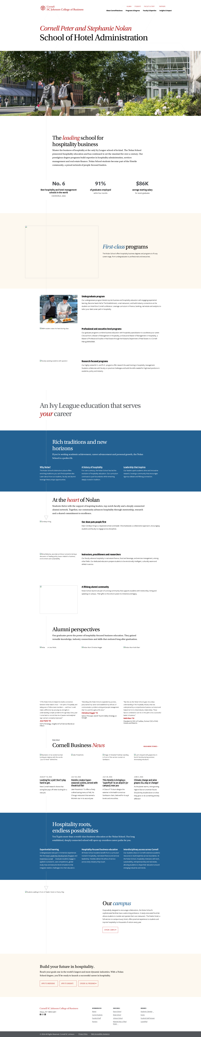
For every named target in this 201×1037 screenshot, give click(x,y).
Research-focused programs (95, 361)
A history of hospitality (92, 467)
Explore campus (109, 929)
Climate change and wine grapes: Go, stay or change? (146, 781)
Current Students (97, 1015)
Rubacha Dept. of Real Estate (119, 1022)
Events (143, 1015)
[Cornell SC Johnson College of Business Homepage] (64, 1008)
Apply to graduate (67, 983)
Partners (162, 6)
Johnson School (118, 1018)
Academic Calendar (146, 1011)
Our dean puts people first (94, 521)
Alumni (129, 6)
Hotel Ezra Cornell (46, 859)
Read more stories (150, 746)
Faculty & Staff (149, 6)
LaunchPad (144, 1021)
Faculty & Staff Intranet (148, 1018)
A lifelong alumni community (95, 586)
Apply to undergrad (48, 983)
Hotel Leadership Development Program (59, 856)
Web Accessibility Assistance (100, 1034)
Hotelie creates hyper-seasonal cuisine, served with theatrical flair (84, 782)
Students (138, 6)
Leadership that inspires (135, 467)
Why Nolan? (45, 467)
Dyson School (117, 1011)
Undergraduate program (93, 296)
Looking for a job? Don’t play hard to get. (53, 781)
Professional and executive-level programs (101, 328)
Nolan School (117, 1015)
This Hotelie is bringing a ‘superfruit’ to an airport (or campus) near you (115, 782)
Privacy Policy (83, 1034)
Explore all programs (87, 983)
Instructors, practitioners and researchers (101, 554)
